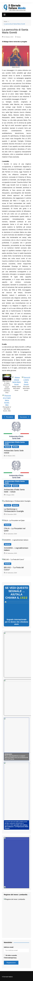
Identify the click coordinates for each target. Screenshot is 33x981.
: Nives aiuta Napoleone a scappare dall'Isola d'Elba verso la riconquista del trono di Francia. (16, 756)
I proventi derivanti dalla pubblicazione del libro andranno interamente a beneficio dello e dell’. (16, 825)
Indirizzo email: (9, 947)
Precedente (9, 417)
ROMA (15, 447)
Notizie (19, 37)
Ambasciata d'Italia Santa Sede (15, 443)
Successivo (23, 417)
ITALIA (7, 486)
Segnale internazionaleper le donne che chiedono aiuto (16, 621)
